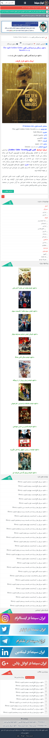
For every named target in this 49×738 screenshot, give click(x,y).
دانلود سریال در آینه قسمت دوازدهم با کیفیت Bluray (30, 542)
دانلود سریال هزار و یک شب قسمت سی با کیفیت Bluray (29, 507)
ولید (18, 736)
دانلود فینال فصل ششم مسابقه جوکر (25, 334)
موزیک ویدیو (42, 259)
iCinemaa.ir (41, 722)
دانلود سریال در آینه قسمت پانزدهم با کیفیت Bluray (30, 516)
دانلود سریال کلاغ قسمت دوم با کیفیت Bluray (32, 499)
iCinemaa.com (42, 726)
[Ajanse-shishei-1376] (24, 470)
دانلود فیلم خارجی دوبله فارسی (27, 722)
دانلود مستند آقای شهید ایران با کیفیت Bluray (32, 571)
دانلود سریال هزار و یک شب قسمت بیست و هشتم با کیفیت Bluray (26, 520)
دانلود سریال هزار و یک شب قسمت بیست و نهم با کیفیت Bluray (27, 512)
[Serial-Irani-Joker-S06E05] (24, 331)
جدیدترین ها (30, 677)
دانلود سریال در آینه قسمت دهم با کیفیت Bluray (31, 559)
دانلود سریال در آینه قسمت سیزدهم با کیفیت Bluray (30, 533)
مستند (44, 234)
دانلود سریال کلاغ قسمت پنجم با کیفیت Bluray (32, 486)
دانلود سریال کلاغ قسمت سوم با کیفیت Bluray (32, 495)
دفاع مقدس (41, 229)
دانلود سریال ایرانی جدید (10, 726)
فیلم (38, 44)
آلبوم (44, 254)
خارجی (43, 44)
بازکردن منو (25, 3)
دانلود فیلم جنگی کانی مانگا (24, 357)
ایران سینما (33, 726)
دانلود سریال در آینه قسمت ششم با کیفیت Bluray (31, 597)
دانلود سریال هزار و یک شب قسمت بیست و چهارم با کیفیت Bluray (26, 554)
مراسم (46, 248)
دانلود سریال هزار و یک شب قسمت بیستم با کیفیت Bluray (28, 601)
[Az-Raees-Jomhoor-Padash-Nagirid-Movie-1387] (24, 447)
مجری (27, 165)
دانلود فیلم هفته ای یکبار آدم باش (24, 288)
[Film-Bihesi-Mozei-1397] (24, 424)
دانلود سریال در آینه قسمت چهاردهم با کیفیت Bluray (30, 525)
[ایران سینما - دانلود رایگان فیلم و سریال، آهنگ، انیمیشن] (41, 5)
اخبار (46, 206)
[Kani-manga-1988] (24, 354)
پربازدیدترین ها (19, 677)
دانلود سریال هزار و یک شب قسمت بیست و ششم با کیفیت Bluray (26, 537)
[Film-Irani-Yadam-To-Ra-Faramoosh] (24, 401)
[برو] (2, 3)
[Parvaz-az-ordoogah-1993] (25, 377)
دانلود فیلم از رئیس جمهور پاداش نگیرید (24, 450)
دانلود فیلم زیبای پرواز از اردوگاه (24, 380)
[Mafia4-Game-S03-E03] (24, 308)
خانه (44, 15)
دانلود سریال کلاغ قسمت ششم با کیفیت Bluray (32, 482)
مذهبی (45, 240)
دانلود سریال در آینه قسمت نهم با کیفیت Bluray (31, 563)
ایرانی (44, 212)
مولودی (44, 245)
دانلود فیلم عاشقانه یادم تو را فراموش (24, 404)
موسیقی (45, 251)
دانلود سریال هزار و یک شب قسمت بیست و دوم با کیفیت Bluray (26, 584)
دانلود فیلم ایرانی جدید (10, 722)
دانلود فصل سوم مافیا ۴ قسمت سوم (24, 311)
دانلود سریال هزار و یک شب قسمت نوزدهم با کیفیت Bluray (28, 606)
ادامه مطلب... (8, 191)
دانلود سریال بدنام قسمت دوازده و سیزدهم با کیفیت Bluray (28, 576)
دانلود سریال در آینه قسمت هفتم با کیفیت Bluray (31, 589)
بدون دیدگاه (11, 44)
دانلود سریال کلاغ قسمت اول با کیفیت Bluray (32, 503)
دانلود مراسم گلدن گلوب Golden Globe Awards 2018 (29, 37)
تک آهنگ (43, 257)
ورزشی (44, 237)
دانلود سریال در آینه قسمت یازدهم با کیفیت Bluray (30, 546)
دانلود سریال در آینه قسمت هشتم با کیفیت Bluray (30, 580)
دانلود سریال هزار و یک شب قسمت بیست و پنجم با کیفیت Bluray (26, 550)
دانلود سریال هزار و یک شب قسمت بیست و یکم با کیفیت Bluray (26, 593)
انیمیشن (43, 223)
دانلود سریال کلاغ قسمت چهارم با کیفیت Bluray (32, 490)
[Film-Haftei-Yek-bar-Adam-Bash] (24, 285)
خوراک (23, 736)
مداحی (44, 242)
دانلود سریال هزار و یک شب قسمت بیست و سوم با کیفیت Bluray (26, 567)
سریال (46, 209)
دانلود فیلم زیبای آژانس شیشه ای (25, 473)
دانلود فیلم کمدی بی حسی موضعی (24, 427)
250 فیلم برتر (42, 221)
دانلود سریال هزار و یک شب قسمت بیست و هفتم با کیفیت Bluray (26, 529)
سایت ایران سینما (23, 726)
